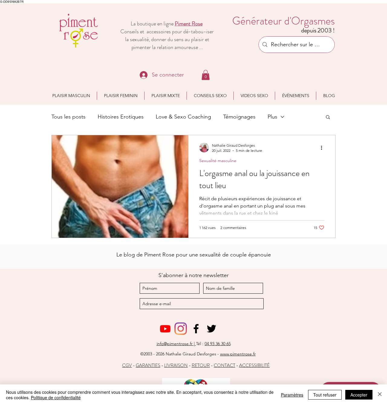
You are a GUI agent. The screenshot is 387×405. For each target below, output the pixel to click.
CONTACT (224, 365)
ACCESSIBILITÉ (254, 365)
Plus (272, 116)
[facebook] (196, 328)
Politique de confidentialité (56, 397)
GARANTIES (148, 365)
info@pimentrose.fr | (176, 343)
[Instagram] (180, 328)
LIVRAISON (176, 365)
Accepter (358, 395)
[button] (205, 75)
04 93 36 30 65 (218, 343)
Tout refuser (325, 395)
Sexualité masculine (217, 160)
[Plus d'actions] (323, 147)
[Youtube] (165, 328)
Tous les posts (68, 116)
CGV (127, 365)
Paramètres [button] (292, 395)
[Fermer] (379, 394)
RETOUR (201, 365)
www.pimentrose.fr (238, 354)
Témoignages (239, 116)
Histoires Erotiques (121, 116)
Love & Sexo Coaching (183, 116)
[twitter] (211, 328)
